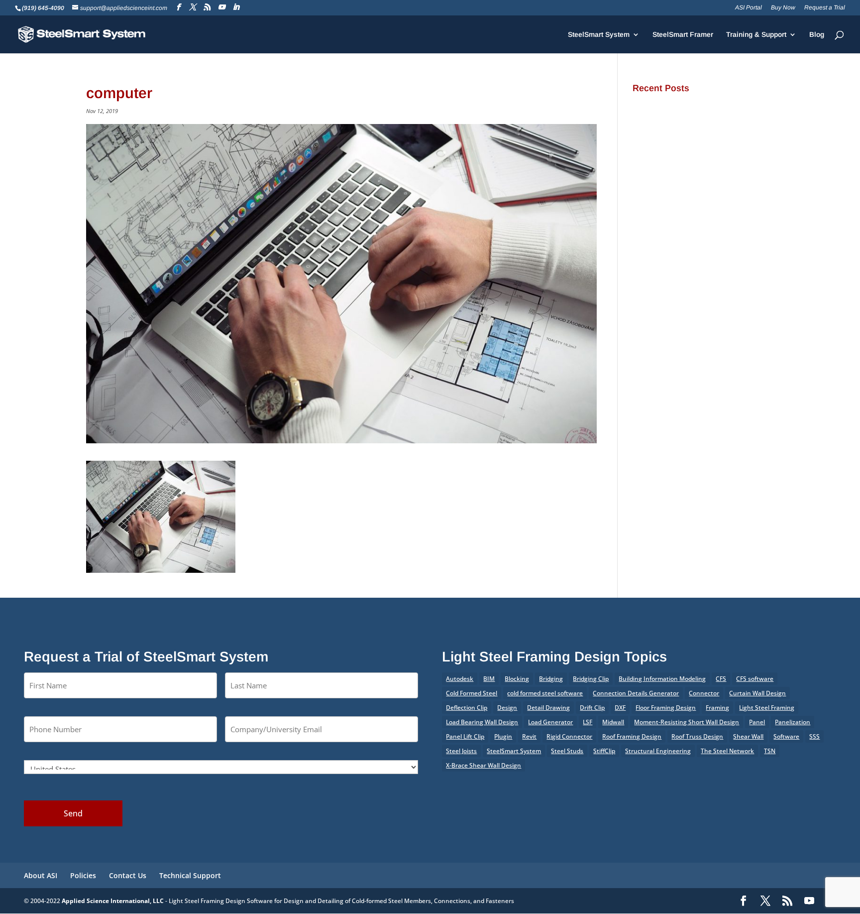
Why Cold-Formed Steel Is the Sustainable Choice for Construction (695, 159)
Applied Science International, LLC (113, 901)
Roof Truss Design (697, 736)
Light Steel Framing (766, 707)
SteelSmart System (599, 34)
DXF (620, 707)
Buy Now (783, 7)
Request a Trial (824, 7)
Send (73, 813)
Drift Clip (592, 707)
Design (507, 707)
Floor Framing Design (666, 707)
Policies (83, 875)
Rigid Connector (569, 736)
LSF (587, 722)
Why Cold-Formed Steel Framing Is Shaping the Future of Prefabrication (697, 184)
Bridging (551, 678)
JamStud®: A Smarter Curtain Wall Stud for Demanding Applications (702, 110)
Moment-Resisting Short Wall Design (686, 722)
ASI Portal (748, 7)
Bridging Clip (591, 678)
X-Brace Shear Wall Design (483, 765)
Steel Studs (567, 751)
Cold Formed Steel (471, 693)
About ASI (40, 875)
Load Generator (550, 722)
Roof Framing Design (631, 736)
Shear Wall (748, 736)
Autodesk (459, 678)
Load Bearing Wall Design (482, 722)
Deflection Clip (466, 707)
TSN (769, 751)
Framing (717, 707)
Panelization (792, 722)
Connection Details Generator (636, 693)
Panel (757, 722)
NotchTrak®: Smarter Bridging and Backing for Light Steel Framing (693, 135)
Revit (529, 736)
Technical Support (190, 875)
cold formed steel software (545, 693)
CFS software (754, 678)
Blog (816, 34)
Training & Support (756, 34)
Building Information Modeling (662, 678)
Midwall (613, 722)
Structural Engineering (658, 751)
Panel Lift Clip (465, 736)
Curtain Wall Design (757, 693)
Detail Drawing (548, 707)
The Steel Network (727, 751)
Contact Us (127, 875)
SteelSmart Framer (682, 34)
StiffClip (604, 751)
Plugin (503, 736)
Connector (704, 693)
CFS (721, 678)
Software (786, 736)
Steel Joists (461, 751)
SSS (814, 736)
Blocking (517, 678)
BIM (489, 678)
